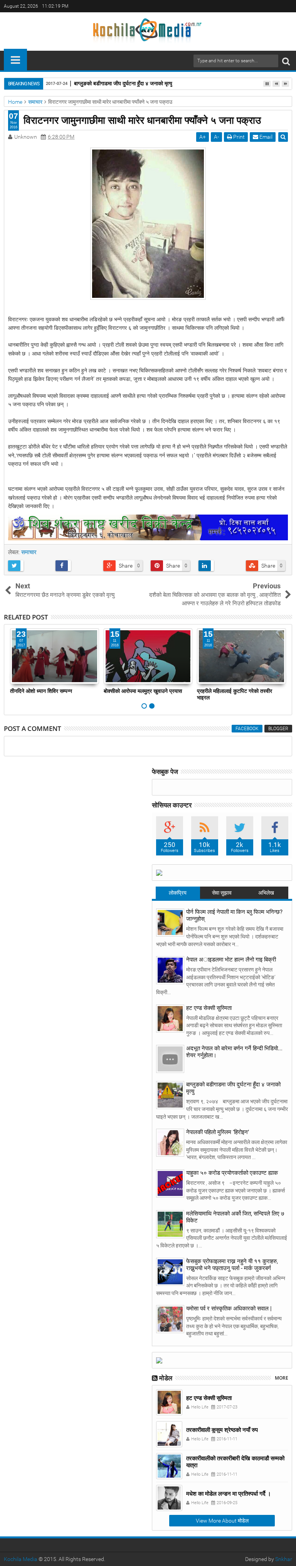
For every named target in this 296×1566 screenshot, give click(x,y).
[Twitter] (274, 6)
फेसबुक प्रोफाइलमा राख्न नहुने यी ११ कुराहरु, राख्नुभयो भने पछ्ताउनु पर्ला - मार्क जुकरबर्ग (232, 1265)
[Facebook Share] (77, 565)
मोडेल (165, 1377)
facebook (247, 728)
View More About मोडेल (222, 1521)
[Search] (286, 61)
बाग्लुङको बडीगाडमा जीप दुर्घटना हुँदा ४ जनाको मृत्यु (123, 83)
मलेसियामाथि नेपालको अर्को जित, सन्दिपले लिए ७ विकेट (235, 1217)
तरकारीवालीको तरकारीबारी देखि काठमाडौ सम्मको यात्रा (235, 1461)
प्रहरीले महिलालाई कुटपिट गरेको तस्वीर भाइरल (234, 694)
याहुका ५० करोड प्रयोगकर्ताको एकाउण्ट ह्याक (232, 1172)
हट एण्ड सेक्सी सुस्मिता (209, 1008)
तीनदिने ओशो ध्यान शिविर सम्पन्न (41, 690)
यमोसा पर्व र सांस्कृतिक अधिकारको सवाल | (229, 1308)
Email (265, 137)
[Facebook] (286, 6)
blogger (278, 728)
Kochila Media (20, 1559)
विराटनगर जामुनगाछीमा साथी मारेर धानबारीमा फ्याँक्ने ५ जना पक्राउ (142, 120)
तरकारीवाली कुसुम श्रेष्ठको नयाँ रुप (222, 1429)
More (281, 1378)
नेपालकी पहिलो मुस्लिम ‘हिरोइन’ (217, 1132)
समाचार (29, 552)
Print (238, 137)
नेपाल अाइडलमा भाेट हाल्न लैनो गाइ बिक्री (231, 959)
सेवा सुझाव (222, 893)
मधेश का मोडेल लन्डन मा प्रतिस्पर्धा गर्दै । (228, 1493)
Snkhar (283, 1559)
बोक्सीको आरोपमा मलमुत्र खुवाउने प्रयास (143, 690)
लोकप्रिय (178, 893)
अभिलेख (266, 893)
